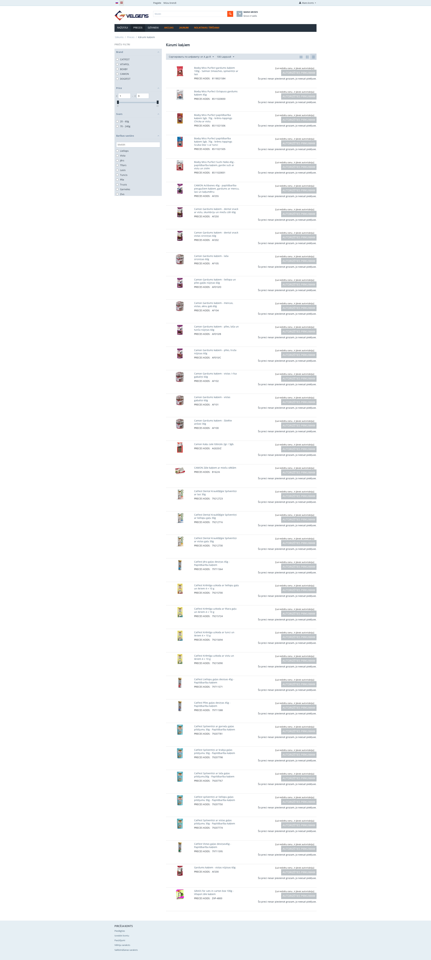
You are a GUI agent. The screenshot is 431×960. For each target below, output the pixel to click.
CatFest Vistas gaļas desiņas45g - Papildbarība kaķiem (212, 845)
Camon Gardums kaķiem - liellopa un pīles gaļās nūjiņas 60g (215, 281)
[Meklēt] (230, 14)
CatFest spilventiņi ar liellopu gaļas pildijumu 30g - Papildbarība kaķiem (214, 798)
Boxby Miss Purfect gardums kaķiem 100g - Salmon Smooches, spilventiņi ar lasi (216, 71)
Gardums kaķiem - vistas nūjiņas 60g (215, 867)
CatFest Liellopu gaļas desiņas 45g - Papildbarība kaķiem (214, 681)
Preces (131, 37)
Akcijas (169, 27)
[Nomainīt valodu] (116, 3)
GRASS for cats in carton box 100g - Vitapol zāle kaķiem (214, 892)
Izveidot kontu (121, 935)
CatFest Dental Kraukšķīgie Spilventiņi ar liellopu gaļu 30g (215, 516)
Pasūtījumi (119, 940)
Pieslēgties (119, 930)
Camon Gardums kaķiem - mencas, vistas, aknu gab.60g (213, 304)
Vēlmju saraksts (122, 945)
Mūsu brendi (169, 2)
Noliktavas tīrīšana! (206, 27)
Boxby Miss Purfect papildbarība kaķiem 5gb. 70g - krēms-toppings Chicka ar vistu (213, 118)
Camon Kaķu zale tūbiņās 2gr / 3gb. (214, 444)
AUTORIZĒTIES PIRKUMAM (299, 73)
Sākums (119, 37)
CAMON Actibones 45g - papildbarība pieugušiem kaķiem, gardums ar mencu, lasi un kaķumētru (216, 188)
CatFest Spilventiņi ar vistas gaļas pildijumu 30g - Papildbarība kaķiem (214, 822)
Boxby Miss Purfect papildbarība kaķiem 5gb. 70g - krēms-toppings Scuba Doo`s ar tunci (213, 141)
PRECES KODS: (202, 78)
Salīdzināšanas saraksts (126, 949)
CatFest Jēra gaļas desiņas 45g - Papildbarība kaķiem (212, 563)
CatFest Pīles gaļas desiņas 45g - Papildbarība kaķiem (212, 704)
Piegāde (157, 2)
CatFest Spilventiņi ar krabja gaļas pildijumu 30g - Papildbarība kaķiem (214, 751)
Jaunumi (184, 27)
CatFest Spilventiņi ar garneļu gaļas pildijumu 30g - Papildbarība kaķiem (214, 728)
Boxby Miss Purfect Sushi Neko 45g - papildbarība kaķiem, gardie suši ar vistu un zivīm (214, 165)
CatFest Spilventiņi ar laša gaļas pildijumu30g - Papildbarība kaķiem (214, 775)
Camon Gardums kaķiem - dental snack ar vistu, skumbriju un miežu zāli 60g (216, 210)
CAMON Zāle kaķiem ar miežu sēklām (215, 467)
